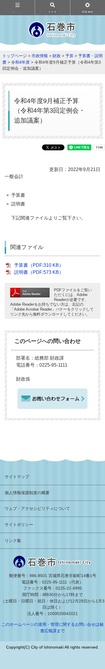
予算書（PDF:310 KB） (39, 265)
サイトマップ (17, 476)
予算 (69, 55)
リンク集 (13, 540)
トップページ (14, 55)
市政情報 (40, 55)
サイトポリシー (19, 524)
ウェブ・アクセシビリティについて (37, 508)
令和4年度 (20, 62)
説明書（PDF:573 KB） (39, 272)
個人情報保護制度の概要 (27, 492)
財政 (56, 55)
